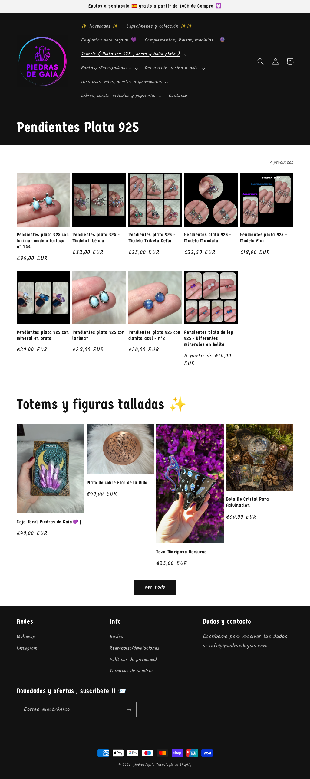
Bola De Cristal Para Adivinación (247, 502)
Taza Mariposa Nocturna (181, 552)
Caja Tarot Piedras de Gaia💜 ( (49, 522)
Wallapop (26, 636)
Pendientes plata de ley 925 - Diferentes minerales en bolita (208, 338)
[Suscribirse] (129, 710)
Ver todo (155, 587)
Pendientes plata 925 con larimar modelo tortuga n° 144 (43, 240)
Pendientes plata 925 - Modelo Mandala (207, 237)
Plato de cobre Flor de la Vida (117, 482)
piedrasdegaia (144, 765)
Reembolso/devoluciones (134, 648)
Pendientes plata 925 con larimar (98, 335)
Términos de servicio (131, 671)
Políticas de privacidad (133, 659)
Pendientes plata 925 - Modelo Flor (263, 237)
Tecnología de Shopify (173, 765)
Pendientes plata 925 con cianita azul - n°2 (154, 335)
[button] (133, 54)
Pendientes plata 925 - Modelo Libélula (96, 237)
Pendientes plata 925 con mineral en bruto (43, 335)
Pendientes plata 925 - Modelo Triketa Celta (152, 237)
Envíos (116, 636)
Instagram (27, 648)
